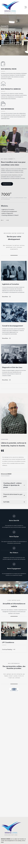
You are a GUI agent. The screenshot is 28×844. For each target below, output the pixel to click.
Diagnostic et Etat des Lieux (12, 367)
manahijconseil (7, 638)
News (13, 638)
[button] (2, 220)
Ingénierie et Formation (10, 284)
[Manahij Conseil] (10, 7)
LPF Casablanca (8, 642)
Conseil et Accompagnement (12, 326)
